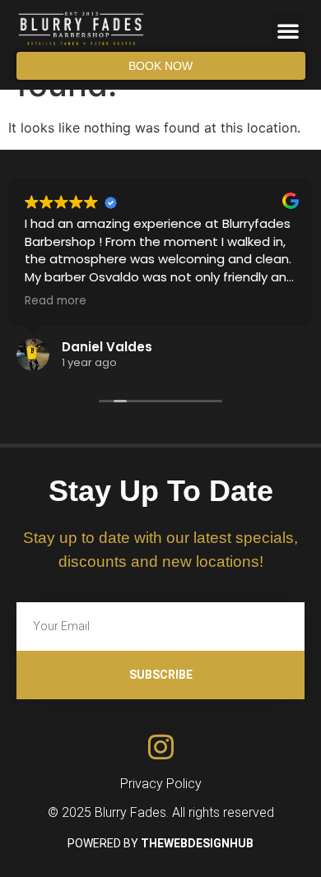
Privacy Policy (161, 783)
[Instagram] (161, 746)
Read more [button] (55, 301)
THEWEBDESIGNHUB (197, 843)
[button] (288, 30)
